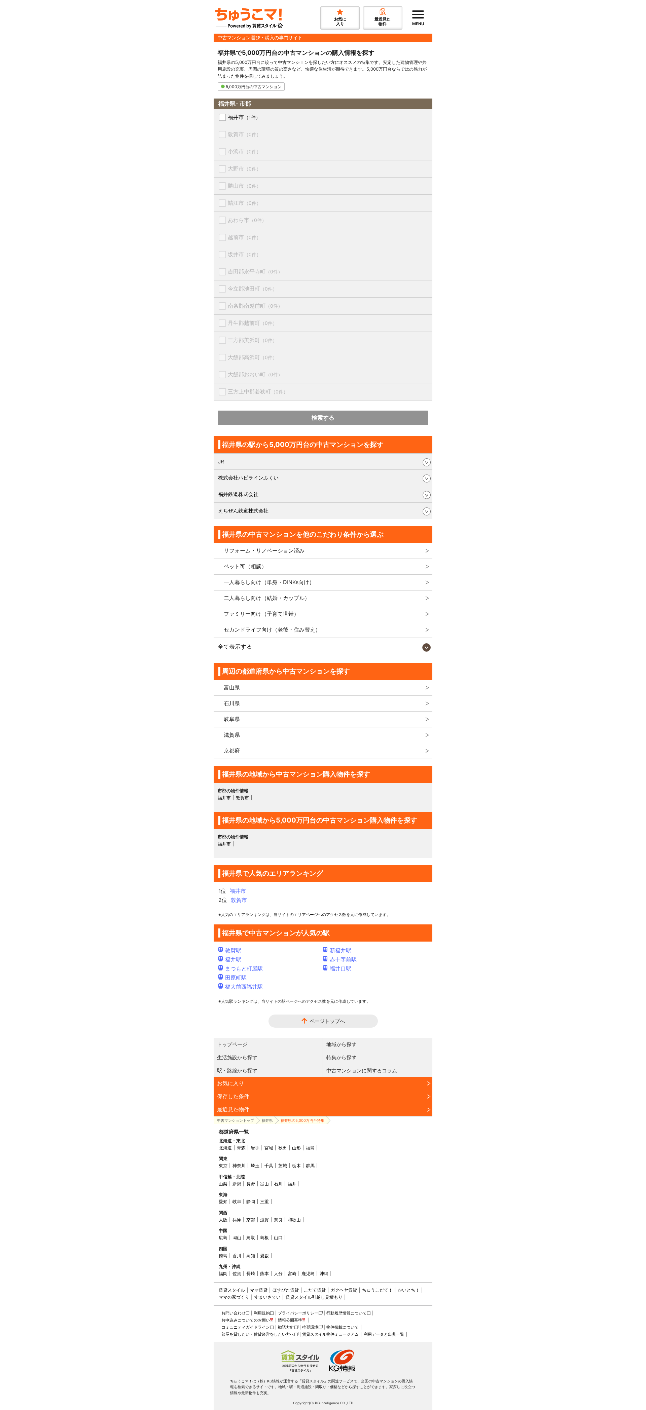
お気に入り (230, 1083)
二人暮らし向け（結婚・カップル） (267, 598)
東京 (223, 1165)
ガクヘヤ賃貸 (344, 1290)
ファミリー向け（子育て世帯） (261, 613)
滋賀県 (232, 734)
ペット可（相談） (245, 566)
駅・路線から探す (237, 1070)
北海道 (225, 1147)
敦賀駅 (233, 950)
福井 (292, 1183)
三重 (264, 1201)
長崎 (250, 1273)
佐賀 (236, 1273)
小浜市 (244, 151)
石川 (278, 1183)
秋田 (282, 1147)
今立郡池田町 (252, 288)
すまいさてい (267, 1297)
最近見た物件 (233, 1109)
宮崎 (292, 1273)
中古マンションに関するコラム (361, 1070)
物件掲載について (342, 1327)
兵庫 (236, 1219)
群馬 (310, 1165)
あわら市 (247, 220)
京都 (250, 1219)
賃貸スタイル (232, 1290)
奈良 (278, 1219)
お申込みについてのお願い (245, 1320)
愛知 (223, 1201)
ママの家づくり (234, 1297)
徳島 (223, 1255)
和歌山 (294, 1219)
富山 (264, 1183)
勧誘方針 (286, 1327)
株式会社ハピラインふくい (248, 477)
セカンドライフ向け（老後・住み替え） (272, 629)
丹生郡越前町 (252, 322)
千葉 (268, 1165)
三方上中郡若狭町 (258, 391)
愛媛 (264, 1255)
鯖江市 (244, 202)
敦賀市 (244, 134)
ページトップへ (327, 1021)
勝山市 (244, 185)
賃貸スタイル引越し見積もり (314, 1297)
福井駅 (233, 959)
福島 (310, 1147)
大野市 (244, 168)
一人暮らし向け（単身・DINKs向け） (269, 582)
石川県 (232, 703)
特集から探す (341, 1057)
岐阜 (236, 1201)
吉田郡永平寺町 (255, 271)
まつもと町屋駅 (244, 968)
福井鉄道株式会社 (238, 494)
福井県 (267, 1120)
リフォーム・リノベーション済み (264, 550)
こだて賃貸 (315, 1290)
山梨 (223, 1183)
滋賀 (264, 1219)
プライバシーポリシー (298, 1313)
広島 (223, 1237)
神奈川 (239, 1165)
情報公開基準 (290, 1320)
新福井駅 (340, 950)
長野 (250, 1183)
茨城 (282, 1165)
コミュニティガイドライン (245, 1327)
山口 (278, 1237)
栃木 (296, 1165)
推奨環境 (310, 1327)
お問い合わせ (233, 1313)
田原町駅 (236, 977)
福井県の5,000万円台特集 (302, 1120)
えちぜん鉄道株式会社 (243, 510)
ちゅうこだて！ (377, 1290)
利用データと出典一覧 (384, 1334)
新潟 (236, 1183)
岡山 (236, 1237)
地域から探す (341, 1044)
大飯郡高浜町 (252, 357)
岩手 (255, 1147)
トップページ (232, 1044)
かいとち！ (409, 1290)
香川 (236, 1255)
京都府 (232, 750)
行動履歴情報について (346, 1313)
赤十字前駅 (343, 959)
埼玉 (255, 1165)
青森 (241, 1147)
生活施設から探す (237, 1057)
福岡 (223, 1273)
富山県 (232, 687)
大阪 (223, 1219)
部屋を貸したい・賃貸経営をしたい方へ (257, 1334)
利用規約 (262, 1313)
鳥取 (250, 1237)
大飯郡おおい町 (255, 374)
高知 (250, 1255)
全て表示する (235, 646)
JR (221, 461)
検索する (323, 417)
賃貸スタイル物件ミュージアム (330, 1334)
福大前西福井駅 (244, 986)
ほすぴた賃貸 (286, 1290)
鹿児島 (308, 1273)
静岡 (250, 1201)
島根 (264, 1237)
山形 (296, 1147)
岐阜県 (232, 719)
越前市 (244, 237)
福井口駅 (340, 968)
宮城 (268, 1147)
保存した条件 (233, 1096)
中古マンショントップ (235, 1120)
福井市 (244, 117)
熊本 (264, 1273)
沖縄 (324, 1273)
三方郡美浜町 (252, 340)
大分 (278, 1273)
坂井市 (244, 254)
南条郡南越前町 (255, 305)
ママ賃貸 (258, 1290)
